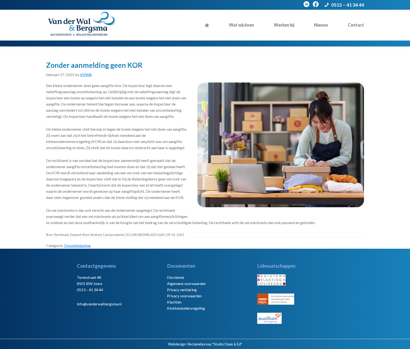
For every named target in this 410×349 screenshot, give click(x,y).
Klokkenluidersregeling (186, 308)
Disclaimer (176, 277)
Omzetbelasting (77, 245)
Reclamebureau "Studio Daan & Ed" (214, 344)
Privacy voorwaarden (184, 296)
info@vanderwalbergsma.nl (99, 304)
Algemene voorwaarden (186, 283)
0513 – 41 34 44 (347, 5)
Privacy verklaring (182, 289)
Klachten (174, 302)
